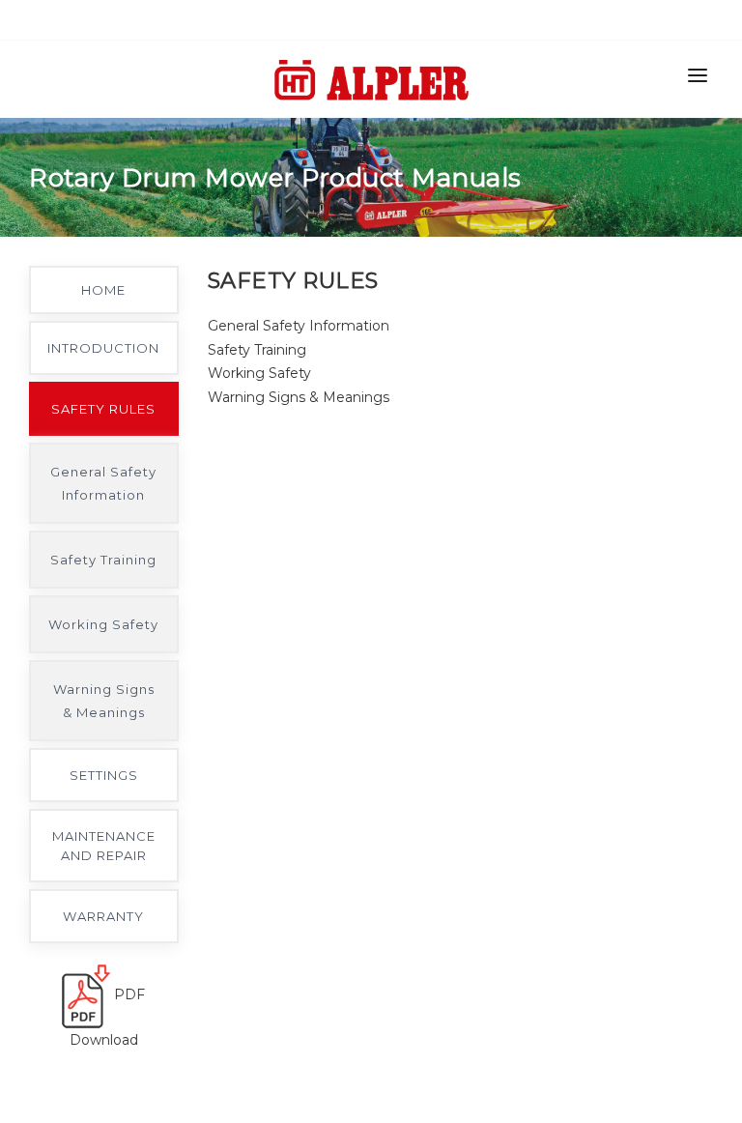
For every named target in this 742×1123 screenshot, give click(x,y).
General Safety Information (103, 483)
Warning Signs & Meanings (104, 700)
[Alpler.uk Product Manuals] (371, 96)
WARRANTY (103, 916)
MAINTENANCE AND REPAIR (104, 845)
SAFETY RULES (103, 409)
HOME (103, 290)
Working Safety (103, 624)
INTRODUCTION (103, 348)
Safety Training (103, 559)
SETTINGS (104, 775)
